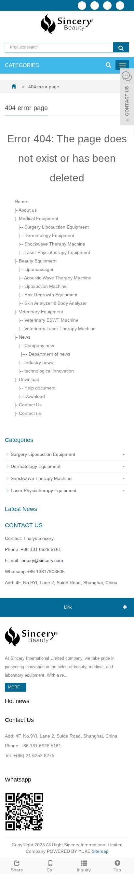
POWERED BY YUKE (69, 851)
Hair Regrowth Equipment (50, 294)
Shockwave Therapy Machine (54, 244)
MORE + (15, 687)
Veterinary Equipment (41, 311)
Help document (40, 387)
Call (50, 869)
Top (117, 869)
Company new (39, 345)
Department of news (49, 354)
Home (21, 201)
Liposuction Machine (45, 286)
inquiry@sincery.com (41, 560)
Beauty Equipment (38, 260)
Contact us (30, 413)
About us (28, 210)
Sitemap (100, 851)
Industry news (38, 362)
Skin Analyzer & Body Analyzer (55, 303)
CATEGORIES (22, 65)
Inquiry (84, 869)
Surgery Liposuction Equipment (56, 227)
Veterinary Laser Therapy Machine (60, 328)
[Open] (127, 97)
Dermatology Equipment (49, 235)
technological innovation (49, 371)
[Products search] (121, 47)
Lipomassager (39, 269)
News (24, 337)
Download (29, 379)
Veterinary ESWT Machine (51, 320)
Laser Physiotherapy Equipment (57, 252)
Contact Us (30, 404)
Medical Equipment (38, 218)
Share (17, 869)
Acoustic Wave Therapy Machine (57, 277)
